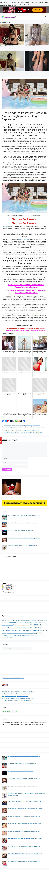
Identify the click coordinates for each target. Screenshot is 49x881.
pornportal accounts (16, 633)
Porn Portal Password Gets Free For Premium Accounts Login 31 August (26, 291)
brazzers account (39, 620)
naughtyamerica (20, 425)
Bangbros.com (7, 425)
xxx (12, 637)
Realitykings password (38, 635)
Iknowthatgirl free (7, 226)
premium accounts (10, 635)
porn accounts (28, 425)
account (4, 620)
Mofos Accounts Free (23, 239)
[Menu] (45, 16)
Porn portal (4, 633)
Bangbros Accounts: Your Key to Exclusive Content (15, 696)
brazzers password (12, 622)
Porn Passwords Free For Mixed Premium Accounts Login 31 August (26, 286)
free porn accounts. (23, 625)
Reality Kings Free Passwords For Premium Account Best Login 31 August (26, 330)
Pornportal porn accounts (32, 633)
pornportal (43, 630)
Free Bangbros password (37, 427)
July (11, 627)
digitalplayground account (39, 622)
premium (39, 633)
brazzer (22, 620)
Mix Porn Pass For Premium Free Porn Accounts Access (16, 694)
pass (33, 627)
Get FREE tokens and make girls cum (8, 45)
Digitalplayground (29, 622)
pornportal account (10, 633)
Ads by (46, 23)
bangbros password (14, 427)
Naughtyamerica (25, 627)
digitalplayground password (7, 625)
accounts (11, 620)
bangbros (6, 427)
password (4, 428)
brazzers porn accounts (20, 622)
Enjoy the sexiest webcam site (31, 71)
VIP (10, 637)
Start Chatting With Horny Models (32, 45)
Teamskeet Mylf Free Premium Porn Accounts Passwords (16, 700)
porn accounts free (37, 314)
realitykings (22, 635)
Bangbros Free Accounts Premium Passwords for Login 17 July (18, 698)
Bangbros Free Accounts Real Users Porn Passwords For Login (18, 691)
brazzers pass (6, 622)
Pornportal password (23, 633)
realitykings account (30, 635)
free (21, 427)
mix (16, 627)
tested (8, 637)
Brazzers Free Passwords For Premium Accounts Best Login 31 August (26, 328)
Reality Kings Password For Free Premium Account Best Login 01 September (23, 432)
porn (12, 630)
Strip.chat (2, 46)
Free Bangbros (26, 427)
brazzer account (27, 620)
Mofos (13, 425)
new (31, 627)
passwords (6, 630)
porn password (36, 425)
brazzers (33, 620)
